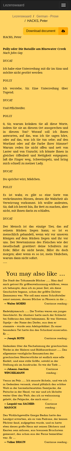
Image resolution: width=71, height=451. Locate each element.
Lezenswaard (13, 5)
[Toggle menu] (63, 5)
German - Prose (47, 16)
